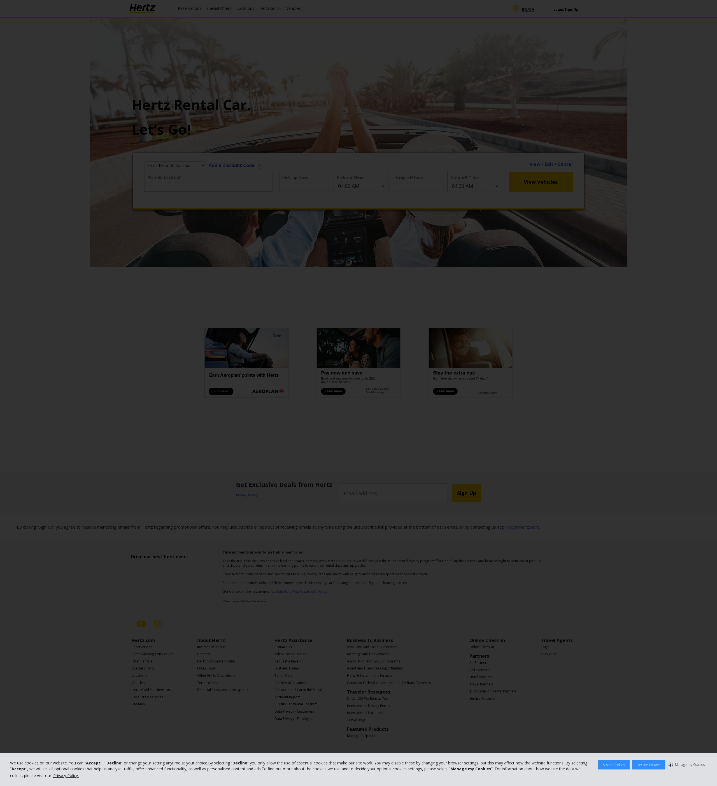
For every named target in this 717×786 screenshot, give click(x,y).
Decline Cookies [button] (648, 764)
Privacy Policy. (66, 775)
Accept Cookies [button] (614, 764)
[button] (686, 764)
